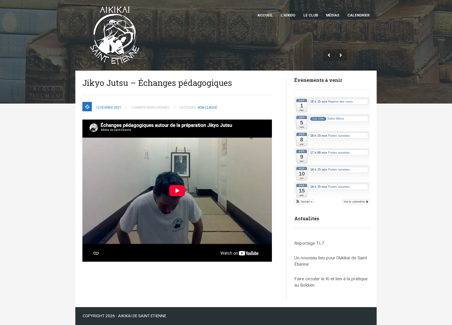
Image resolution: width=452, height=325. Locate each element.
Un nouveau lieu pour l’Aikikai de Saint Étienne (330, 261)
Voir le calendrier (354, 201)
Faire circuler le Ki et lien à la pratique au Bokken (330, 282)
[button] (304, 201)
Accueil (265, 15)
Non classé (207, 107)
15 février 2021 (108, 107)
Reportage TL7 (309, 243)
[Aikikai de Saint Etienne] (115, 4)
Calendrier (358, 15)
